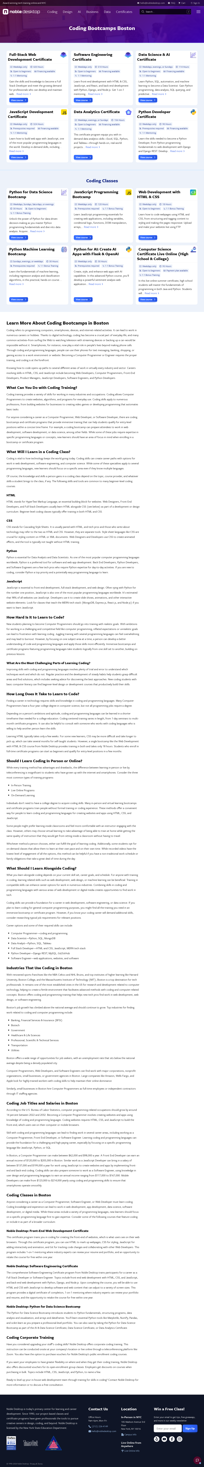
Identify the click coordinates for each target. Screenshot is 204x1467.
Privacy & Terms (36, 1463)
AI (79, 11)
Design (67, 11)
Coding (52, 11)
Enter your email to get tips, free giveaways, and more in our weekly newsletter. (174, 1418)
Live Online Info (131, 1450)
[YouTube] (164, 1439)
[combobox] (165, 11)
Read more (23, 94)
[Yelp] (156, 1439)
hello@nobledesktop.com (103, 1431)
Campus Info (130, 1434)
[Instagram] (179, 1439)
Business (92, 11)
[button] (197, 1460)
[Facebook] (172, 1439)
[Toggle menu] (198, 11)
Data (107, 11)
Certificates (124, 11)
